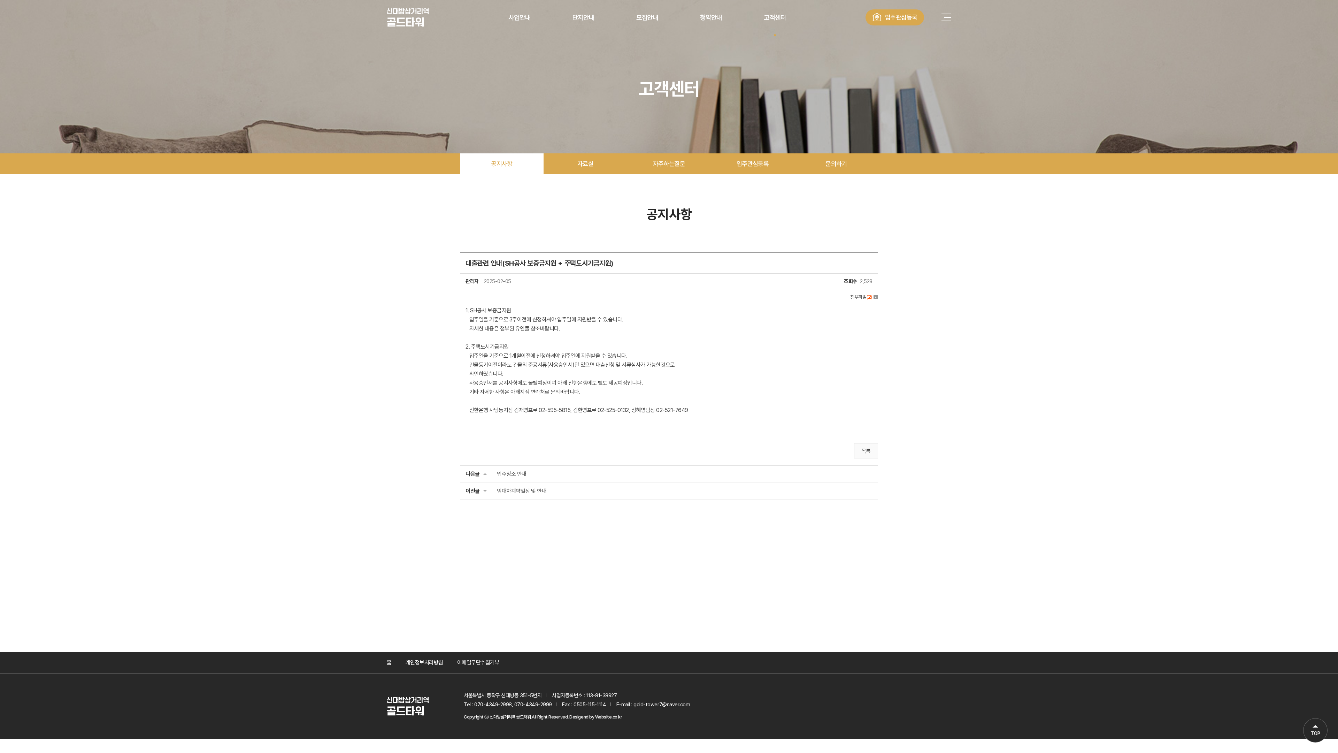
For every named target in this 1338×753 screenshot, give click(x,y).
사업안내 (519, 17)
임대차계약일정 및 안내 (521, 491)
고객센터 (775, 17)
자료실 (585, 163)
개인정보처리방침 (424, 662)
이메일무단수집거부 (478, 662)
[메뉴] (946, 17)
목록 (866, 451)
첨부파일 (861, 297)
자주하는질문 (669, 163)
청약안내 (711, 17)
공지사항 (502, 163)
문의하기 (836, 163)
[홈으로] (408, 706)
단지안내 (583, 17)
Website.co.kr (608, 717)
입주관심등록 (901, 17)
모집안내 (647, 17)
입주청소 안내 (511, 474)
